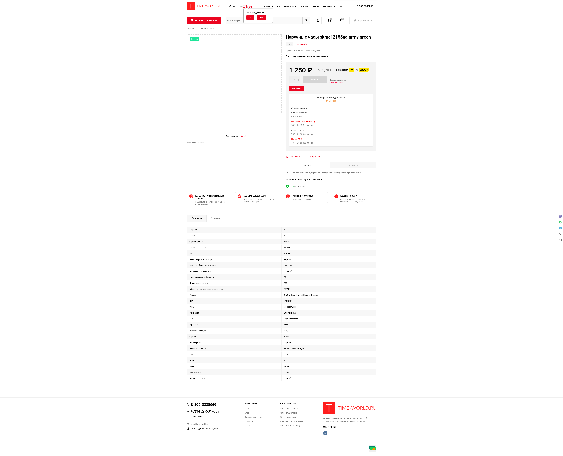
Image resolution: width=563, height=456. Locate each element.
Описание (196, 218)
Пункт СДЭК (297, 139)
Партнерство (329, 6)
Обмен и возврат (288, 417)
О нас (247, 409)
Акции (316, 6)
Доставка (268, 6)
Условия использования (291, 421)
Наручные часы (207, 28)
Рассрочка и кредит (287, 6)
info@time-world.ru (199, 424)
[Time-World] (349, 408)
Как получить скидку (290, 426)
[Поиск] (306, 20)
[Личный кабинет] (318, 20)
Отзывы (215, 218)
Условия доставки (288, 413)
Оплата (304, 6)
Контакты (249, 426)
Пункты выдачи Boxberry (303, 121)
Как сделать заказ (289, 409)
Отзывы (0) (302, 44)
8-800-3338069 (365, 6)
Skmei (243, 136)
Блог (247, 413)
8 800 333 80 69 (314, 179)
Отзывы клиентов (253, 417)
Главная (190, 28)
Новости (249, 421)
